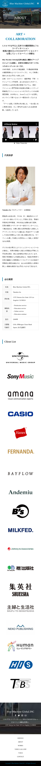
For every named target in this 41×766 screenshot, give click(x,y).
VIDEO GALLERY (20, 749)
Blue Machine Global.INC (22, 3)
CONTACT (20, 756)
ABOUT (20, 742)
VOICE (20, 753)
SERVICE (20, 738)
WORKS (20, 745)
